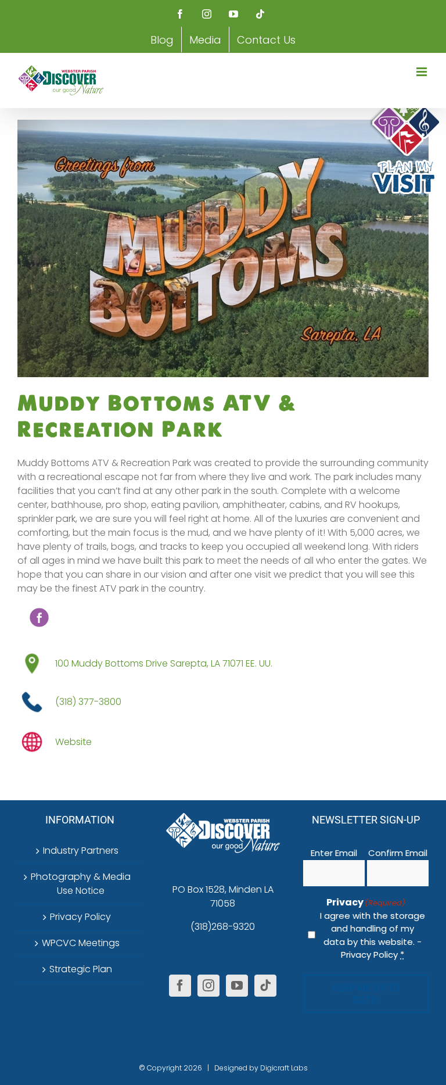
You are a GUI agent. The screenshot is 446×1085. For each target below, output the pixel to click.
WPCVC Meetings (81, 943)
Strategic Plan (80, 969)
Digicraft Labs (284, 1068)
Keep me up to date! (366, 994)
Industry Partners (80, 850)
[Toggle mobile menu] (422, 72)
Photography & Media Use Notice (81, 883)
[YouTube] (237, 986)
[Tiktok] (265, 986)
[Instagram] (208, 986)
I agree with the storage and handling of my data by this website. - (372, 935)
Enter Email (334, 853)
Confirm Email (397, 853)
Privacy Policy (80, 916)
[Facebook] (180, 986)
